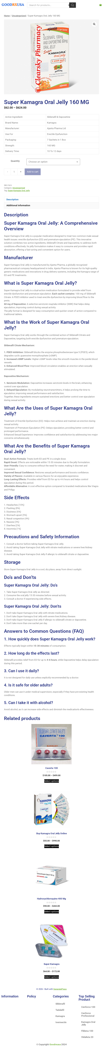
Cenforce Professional (87, 1014)
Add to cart (32, 171)
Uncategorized (19, 15)
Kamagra (60, 1016)
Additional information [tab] (18, 205)
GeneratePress (60, 989)
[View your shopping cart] (100, 5)
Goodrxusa (55, 1044)
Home (7, 15)
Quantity (15, 161)
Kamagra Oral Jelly (88, 1023)
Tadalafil (60, 1010)
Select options (51, 781)
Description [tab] (12, 199)
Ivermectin (61, 1022)
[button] (94, 24)
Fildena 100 (87, 1031)
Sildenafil (60, 1003)
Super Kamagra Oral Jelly (19, 191)
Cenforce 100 (88, 1007)
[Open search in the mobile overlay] (51, 5)
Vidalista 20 (87, 1037)
